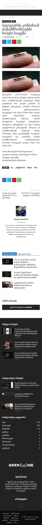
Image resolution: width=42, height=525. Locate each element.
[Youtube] (30, 244)
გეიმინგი (5, 520)
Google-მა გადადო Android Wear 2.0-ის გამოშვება (9, 195)
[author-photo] (21, 216)
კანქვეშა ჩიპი (20, 167)
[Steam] (34, 240)
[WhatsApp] (19, 42)
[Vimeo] (25, 244)
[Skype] (25, 240)
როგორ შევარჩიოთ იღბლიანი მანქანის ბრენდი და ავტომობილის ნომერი (26, 274)
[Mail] (21, 240)
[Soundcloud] (30, 240)
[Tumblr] (12, 244)
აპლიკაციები (7, 516)
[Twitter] (9, 42)
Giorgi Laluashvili (9, 37)
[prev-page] (3, 293)
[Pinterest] (14, 42)
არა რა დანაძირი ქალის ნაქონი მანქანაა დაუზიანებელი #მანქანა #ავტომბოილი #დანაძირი (26, 355)
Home (4, 18)
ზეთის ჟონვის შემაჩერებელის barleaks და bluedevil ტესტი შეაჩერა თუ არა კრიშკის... (25, 406)
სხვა (13, 21)
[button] (3, 13)
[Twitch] (16, 244)
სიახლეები (11, 18)
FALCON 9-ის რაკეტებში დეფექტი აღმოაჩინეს (30, 194)
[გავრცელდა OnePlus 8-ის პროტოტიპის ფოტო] (7, 396)
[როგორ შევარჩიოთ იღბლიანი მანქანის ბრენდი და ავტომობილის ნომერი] (7, 274)
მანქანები (6, 518)
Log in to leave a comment (21, 307)
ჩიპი (35, 167)
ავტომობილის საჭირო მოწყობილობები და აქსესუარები (24, 285)
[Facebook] (4, 42)
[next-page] (7, 293)
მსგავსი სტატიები (9, 254)
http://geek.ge (21, 222)
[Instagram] (12, 240)
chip (11, 167)
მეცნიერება (14, 518)
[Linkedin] (16, 240)
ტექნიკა (15, 516)
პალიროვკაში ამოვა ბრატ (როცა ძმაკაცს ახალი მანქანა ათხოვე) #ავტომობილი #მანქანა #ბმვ (26, 344)
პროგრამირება (14, 520)
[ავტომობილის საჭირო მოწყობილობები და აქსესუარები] (7, 285)
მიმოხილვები (15, 513)
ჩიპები (29, 167)
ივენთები (9, 522)
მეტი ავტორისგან (24, 254)
